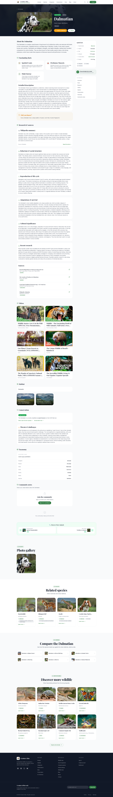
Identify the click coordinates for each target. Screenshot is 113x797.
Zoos (66, 2)
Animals (39, 2)
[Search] (85, 2)
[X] (24, 768)
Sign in (80, 760)
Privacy (89, 794)
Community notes (81, 97)
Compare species (62, 765)
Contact (59, 777)
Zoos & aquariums (62, 762)
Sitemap (94, 794)
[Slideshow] (88, 2)
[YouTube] (27, 768)
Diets (38, 769)
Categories (51, 2)
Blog (70, 2)
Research (79, 85)
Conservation (59, 2)
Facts (78, 82)
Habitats (45, 2)
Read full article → (67, 144)
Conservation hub (38, 420)
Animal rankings (61, 767)
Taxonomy (79, 94)
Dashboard (81, 765)
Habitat (79, 89)
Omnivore (92, 51)
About (75, 2)
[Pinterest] (21, 768)
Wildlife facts (61, 769)
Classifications (40, 767)
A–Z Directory (40, 774)
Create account (82, 762)
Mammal (64, 14)
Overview (79, 80)
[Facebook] (18, 768)
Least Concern (57, 14)
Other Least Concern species (24, 420)
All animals (20, 9)
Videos (79, 87)
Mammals (57, 26)
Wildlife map (60, 760)
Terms (85, 794)
